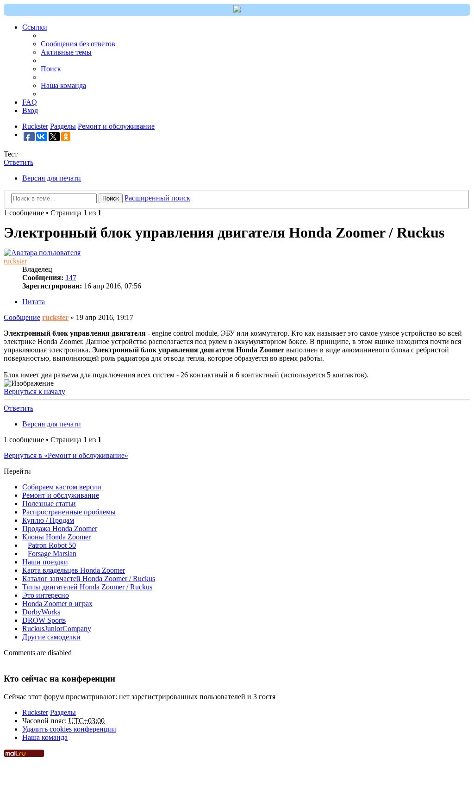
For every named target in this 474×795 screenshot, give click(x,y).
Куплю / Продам (48, 520)
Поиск (110, 198)
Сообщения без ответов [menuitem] (78, 44)
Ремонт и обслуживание (60, 495)
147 (70, 278)
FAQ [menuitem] (29, 102)
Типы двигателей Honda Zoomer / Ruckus (87, 587)
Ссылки (34, 27)
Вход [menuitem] (30, 110)
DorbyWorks (41, 612)
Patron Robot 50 (52, 545)
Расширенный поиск (157, 198)
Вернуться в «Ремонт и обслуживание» (66, 455)
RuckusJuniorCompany (56, 628)
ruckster (15, 261)
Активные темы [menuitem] (66, 52)
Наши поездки (45, 562)
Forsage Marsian (52, 553)
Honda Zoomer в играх (57, 603)
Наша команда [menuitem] (63, 85)
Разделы (63, 712)
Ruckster (35, 712)
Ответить (18, 162)
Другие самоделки (51, 637)
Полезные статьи (49, 503)
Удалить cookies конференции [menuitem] (69, 729)
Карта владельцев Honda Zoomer (73, 570)
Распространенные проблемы (69, 512)
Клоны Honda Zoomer (56, 537)
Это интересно (45, 595)
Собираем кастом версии (61, 487)
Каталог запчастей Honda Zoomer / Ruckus (88, 578)
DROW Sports (44, 620)
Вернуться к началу (34, 391)
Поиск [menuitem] (51, 69)
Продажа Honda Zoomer (59, 528)
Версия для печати (51, 178)
